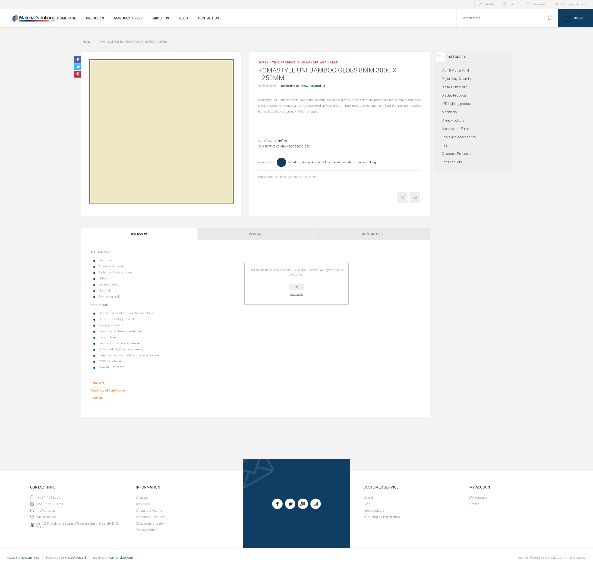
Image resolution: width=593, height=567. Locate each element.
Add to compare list (402, 197)
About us (142, 504)
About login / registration (382, 517)
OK (296, 287)
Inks (445, 145)
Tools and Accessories (459, 137)
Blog (367, 504)
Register (489, 4)
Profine (282, 140)
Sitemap (142, 497)
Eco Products (452, 162)
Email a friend (415, 197)
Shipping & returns (149, 510)
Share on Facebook (77, 59)
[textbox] (499, 18)
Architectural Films (455, 129)
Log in (513, 4)
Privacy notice (146, 530)
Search (549, 18)
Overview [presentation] (139, 234)
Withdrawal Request (150, 517)
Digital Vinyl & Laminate (458, 79)
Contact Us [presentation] (372, 234)
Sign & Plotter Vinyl (455, 70)
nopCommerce (30, 557)
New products (374, 510)
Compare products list (574, 4)
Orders (474, 504)
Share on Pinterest (77, 74)
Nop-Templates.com (121, 557)
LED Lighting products (457, 104)
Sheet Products (453, 120)
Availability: (265, 162)
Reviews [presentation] (255, 234)
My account (478, 497)
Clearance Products (456, 154)
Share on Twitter (77, 66)
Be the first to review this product (303, 86)
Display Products (454, 95)
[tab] (139, 234)
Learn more (296, 294)
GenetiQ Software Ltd (73, 557)
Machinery (449, 112)
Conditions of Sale (149, 523)
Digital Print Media (454, 87)
